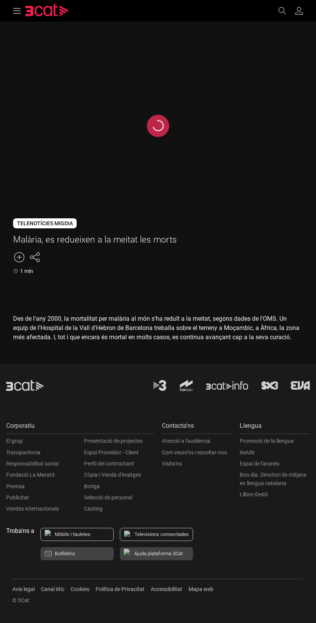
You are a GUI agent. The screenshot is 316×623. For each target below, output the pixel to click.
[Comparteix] (35, 257)
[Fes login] (299, 10)
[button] (80, 427)
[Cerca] (285, 10)
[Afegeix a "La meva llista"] (19, 257)
